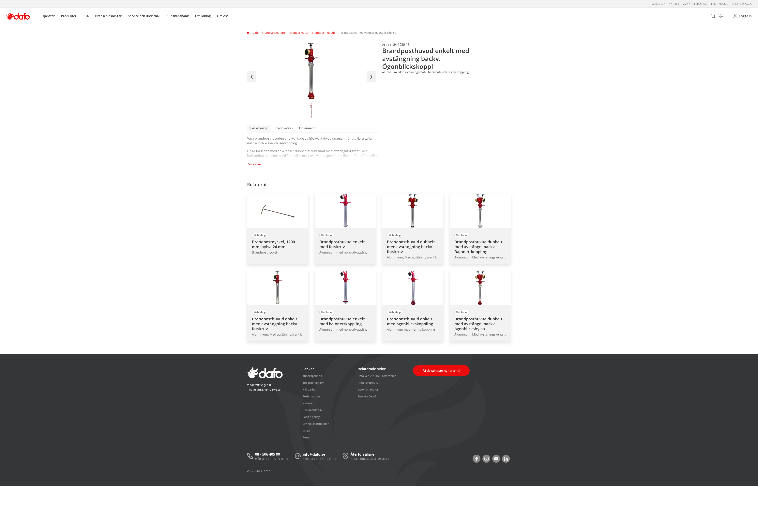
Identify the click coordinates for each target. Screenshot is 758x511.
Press (306, 437)
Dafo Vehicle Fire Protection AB (378, 376)
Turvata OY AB (367, 396)
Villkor (306, 431)
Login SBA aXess (742, 4)
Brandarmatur (299, 33)
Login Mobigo (719, 4)
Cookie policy (311, 417)
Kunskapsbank (312, 376)
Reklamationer (312, 396)
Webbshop (658, 4)
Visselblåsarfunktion (315, 424)
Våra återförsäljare (695, 4)
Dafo (255, 33)
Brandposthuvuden (324, 33)
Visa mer (254, 164)
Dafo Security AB (369, 383)
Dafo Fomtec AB (368, 389)
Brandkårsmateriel (274, 33)
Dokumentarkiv (312, 410)
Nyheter (674, 4)
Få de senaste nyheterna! (441, 370)
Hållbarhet (309, 389)
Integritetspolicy (313, 383)
